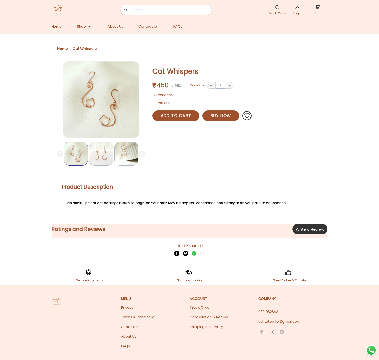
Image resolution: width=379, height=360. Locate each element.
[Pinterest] (282, 332)
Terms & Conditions (138, 317)
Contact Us (130, 326)
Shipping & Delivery (206, 326)
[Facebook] (261, 332)
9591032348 (268, 311)
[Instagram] (271, 332)
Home (62, 48)
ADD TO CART (176, 115)
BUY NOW (221, 115)
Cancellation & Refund (209, 317)
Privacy (127, 307)
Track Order (200, 307)
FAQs (125, 346)
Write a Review (310, 229)
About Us (128, 336)
